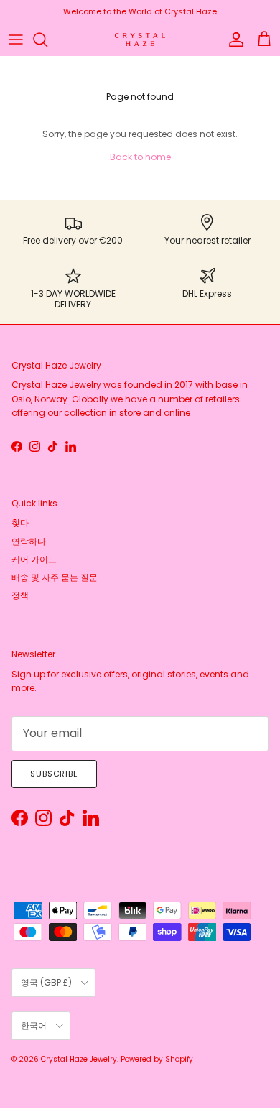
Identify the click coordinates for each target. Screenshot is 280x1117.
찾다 (20, 522)
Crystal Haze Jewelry (79, 1059)
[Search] (47, 39)
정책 (20, 595)
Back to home (140, 157)
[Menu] (16, 39)
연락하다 (28, 541)
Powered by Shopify (157, 1059)
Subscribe (54, 773)
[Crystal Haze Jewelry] (140, 40)
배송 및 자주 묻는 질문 (54, 577)
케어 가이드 (34, 559)
